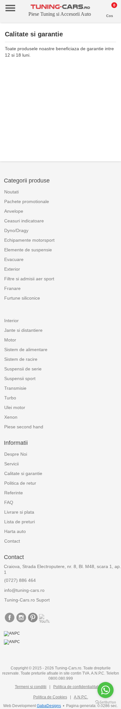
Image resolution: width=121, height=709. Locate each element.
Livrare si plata (19, 512)
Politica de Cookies (50, 697)
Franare (12, 288)
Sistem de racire (20, 359)
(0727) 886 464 (20, 580)
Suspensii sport (19, 378)
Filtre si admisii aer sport (29, 278)
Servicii (11, 463)
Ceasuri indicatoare (24, 220)
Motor (10, 339)
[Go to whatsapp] (105, 690)
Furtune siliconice (22, 298)
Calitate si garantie (23, 473)
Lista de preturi (19, 521)
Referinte (13, 492)
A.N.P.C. (81, 697)
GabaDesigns (49, 706)
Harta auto (15, 531)
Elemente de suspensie (28, 249)
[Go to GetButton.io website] (105, 702)
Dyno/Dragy (16, 230)
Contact (12, 541)
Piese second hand (23, 426)
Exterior (12, 269)
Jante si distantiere (23, 330)
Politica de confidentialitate (76, 687)
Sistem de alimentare (25, 349)
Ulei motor (14, 407)
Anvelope (13, 211)
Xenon (10, 417)
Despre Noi (15, 454)
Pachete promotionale (26, 201)
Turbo (10, 397)
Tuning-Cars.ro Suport (27, 599)
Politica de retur (20, 483)
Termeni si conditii (30, 687)
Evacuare (14, 259)
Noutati (11, 191)
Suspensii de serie (23, 368)
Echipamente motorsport (29, 240)
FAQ (8, 502)
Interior (11, 320)
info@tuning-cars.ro (24, 590)
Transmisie (15, 388)
